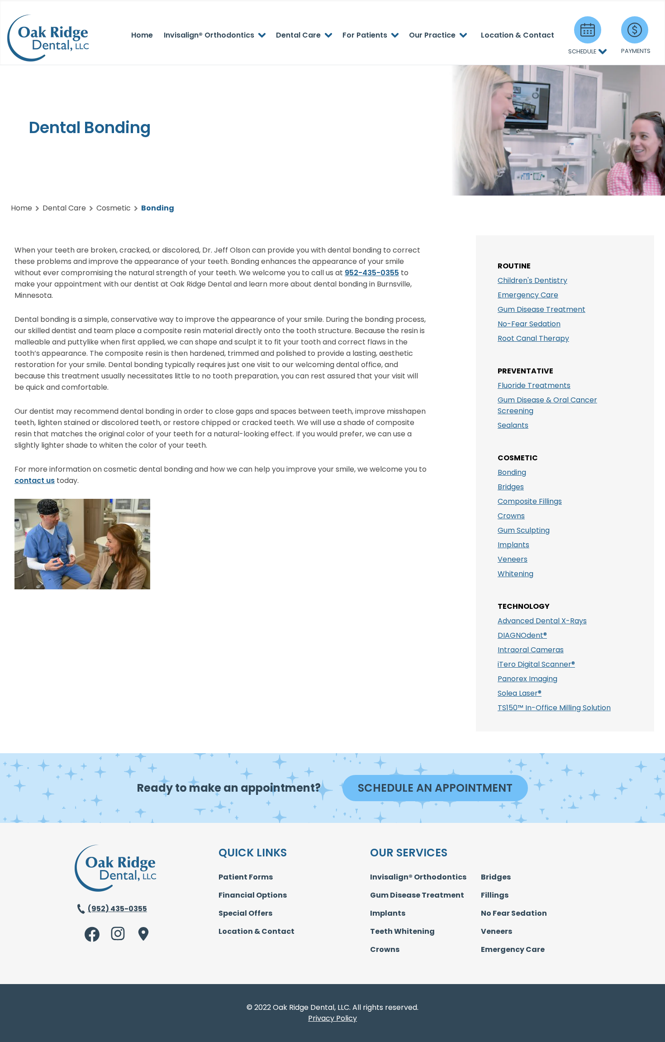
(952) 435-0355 (117, 908)
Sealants (513, 425)
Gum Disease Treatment (541, 309)
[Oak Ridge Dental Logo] (115, 889)
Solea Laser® (520, 693)
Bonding (512, 472)
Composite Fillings (530, 501)
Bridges (511, 487)
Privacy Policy (332, 1018)
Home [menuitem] (142, 35)
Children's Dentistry (532, 280)
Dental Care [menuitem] (298, 35)
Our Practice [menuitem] (432, 35)
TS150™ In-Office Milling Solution (554, 708)
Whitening (515, 574)
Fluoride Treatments (534, 385)
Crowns (511, 516)
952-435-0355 (372, 273)
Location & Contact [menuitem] (517, 35)
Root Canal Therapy (533, 338)
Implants (513, 545)
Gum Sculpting (524, 530)
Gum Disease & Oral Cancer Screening (547, 405)
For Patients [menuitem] (364, 35)
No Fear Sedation (514, 913)
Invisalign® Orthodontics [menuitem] (209, 35)
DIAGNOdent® (522, 635)
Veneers (512, 559)
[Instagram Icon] (118, 934)
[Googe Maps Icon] (141, 934)
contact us (34, 480)
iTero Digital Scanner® (536, 664)
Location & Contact (256, 931)
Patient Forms (245, 877)
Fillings (494, 895)
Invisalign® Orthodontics (418, 877)
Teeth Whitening (402, 931)
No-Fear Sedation (529, 324)
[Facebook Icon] (92, 934)
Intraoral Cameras (531, 650)
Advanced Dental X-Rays (542, 621)
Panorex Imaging (527, 679)
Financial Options (252, 895)
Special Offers (245, 913)
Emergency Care (528, 295)
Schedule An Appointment (435, 787)
